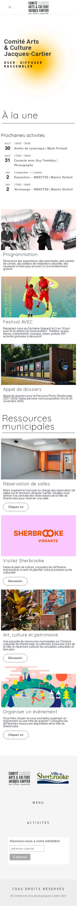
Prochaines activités (23, 135)
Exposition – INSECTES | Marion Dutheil (43, 177)
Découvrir (15, 581)
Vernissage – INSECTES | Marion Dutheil (43, 189)
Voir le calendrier (12, 198)
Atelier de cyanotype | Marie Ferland (40, 148)
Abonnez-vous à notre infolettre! (35, 841)
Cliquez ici (15, 507)
